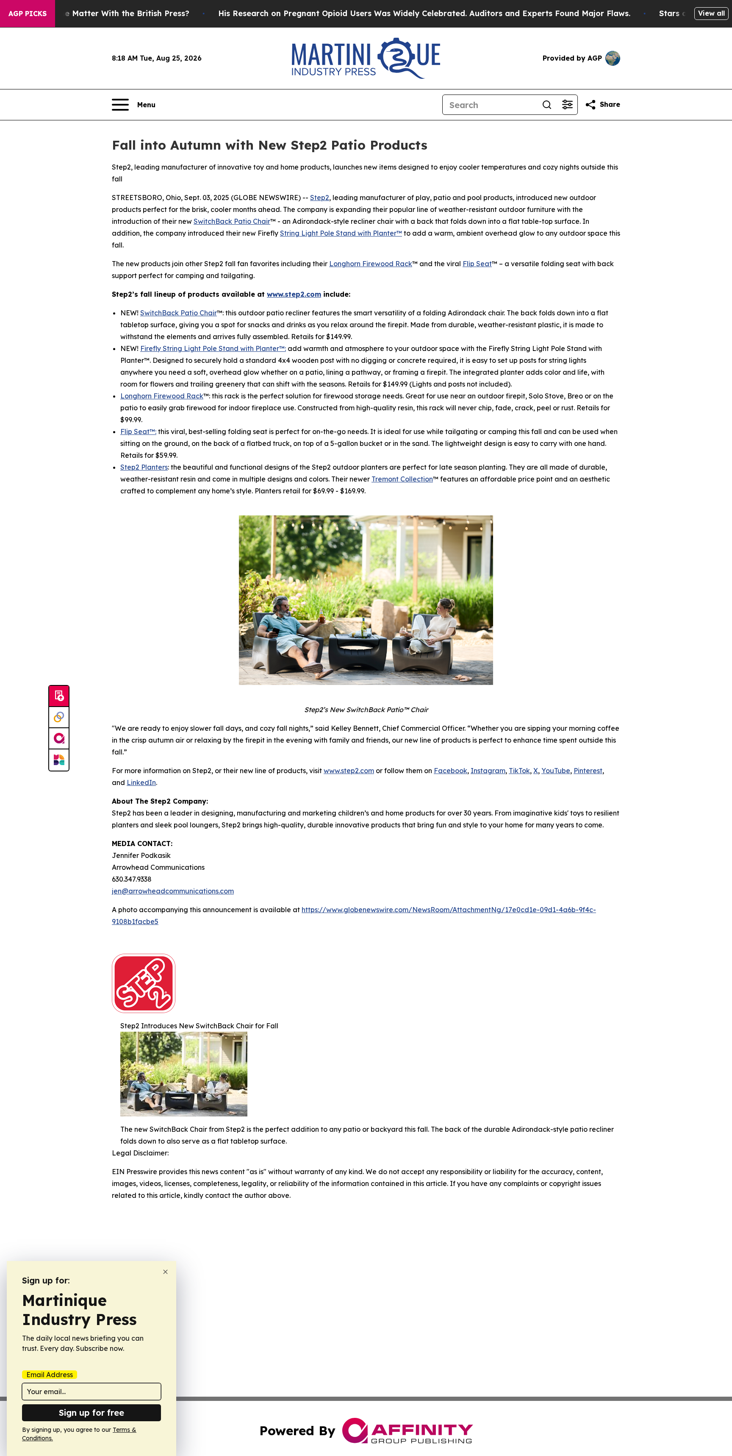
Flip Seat (477, 263)
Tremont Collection (402, 479)
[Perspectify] (59, 717)
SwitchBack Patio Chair (232, 221)
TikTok (519, 770)
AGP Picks (27, 13)
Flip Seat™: (138, 431)
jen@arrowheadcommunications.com (173, 891)
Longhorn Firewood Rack (370, 263)
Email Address (49, 1374)
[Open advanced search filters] (567, 104)
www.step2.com (349, 770)
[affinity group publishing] (59, 738)
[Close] (165, 1272)
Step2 (319, 197)
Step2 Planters (144, 467)
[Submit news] (59, 696)
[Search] (547, 104)
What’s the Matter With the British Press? (108, 13)
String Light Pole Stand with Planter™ (341, 233)
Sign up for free (91, 1412)
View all (711, 13)
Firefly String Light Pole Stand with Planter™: (213, 348)
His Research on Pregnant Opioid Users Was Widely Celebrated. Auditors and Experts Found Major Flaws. (424, 13)
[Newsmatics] (59, 760)
